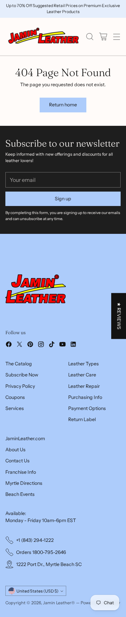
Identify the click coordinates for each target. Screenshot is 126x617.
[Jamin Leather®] (43, 36)
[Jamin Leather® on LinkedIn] (73, 345)
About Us (15, 450)
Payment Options (87, 408)
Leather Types (83, 364)
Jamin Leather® (59, 602)
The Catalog (18, 364)
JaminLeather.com (25, 438)
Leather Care (82, 375)
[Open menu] (116, 37)
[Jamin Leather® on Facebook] (9, 345)
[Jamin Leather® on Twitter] (19, 345)
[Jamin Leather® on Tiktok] (52, 345)
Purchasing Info (85, 397)
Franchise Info (20, 472)
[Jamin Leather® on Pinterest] (30, 345)
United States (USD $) (37, 591)
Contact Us (17, 461)
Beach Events (20, 494)
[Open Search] (89, 37)
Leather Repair (84, 386)
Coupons (15, 397)
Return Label (82, 419)
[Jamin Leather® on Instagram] (41, 345)
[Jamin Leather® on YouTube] (62, 345)
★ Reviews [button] (119, 315)
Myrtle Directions (23, 483)
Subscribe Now (21, 375)
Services (14, 408)
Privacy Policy (20, 386)
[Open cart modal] (103, 37)
